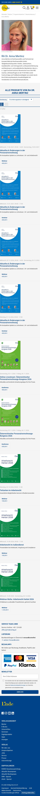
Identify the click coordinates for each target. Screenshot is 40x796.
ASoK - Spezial (6, 779)
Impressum (5, 788)
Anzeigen (5, 739)
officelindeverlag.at (9, 630)
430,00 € (4, 162)
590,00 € (5, 389)
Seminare (5, 732)
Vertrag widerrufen (28, 793)
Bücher (4, 724)
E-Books (4, 727)
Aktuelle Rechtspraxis (9, 774)
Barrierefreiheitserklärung (19, 788)
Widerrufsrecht (6, 790)
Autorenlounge (7, 761)
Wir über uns (6, 748)
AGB (30, 788)
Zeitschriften (6, 729)
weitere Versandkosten (11, 640)
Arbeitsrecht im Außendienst (12, 545)
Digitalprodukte (7, 734)
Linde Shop (16, 2)
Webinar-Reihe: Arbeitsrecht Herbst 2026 (17, 599)
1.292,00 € (5, 609)
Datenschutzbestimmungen (18, 685)
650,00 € (5, 445)
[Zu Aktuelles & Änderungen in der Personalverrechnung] (10, 128)
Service (4, 755)
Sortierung (3, 99)
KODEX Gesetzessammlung (11, 769)
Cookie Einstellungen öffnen (10, 793)
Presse (4, 758)
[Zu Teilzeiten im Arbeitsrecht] (10, 468)
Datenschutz (17, 790)
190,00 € (4, 500)
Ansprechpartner (7, 750)
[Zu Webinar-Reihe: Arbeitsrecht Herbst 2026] (10, 577)
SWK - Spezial (6, 777)
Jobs (3, 753)
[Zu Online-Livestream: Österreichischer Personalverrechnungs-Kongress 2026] (10, 355)
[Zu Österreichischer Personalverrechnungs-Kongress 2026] (10, 411)
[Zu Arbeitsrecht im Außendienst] (10, 523)
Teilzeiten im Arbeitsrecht (10, 490)
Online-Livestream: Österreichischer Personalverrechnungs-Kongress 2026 (15, 378)
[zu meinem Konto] (28, 8)
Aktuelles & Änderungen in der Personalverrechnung (12, 151)
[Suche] (24, 8)
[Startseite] (6, 8)
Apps (3, 737)
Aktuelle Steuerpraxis (9, 771)
